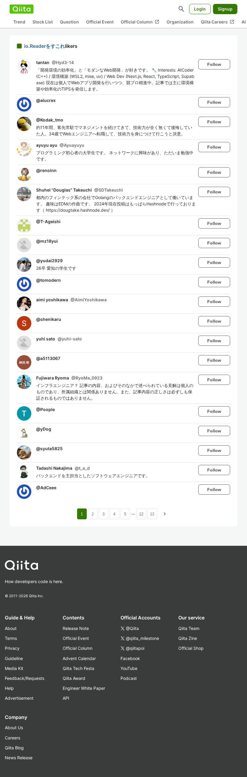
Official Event (100, 21)
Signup (225, 8)
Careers (12, 737)
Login (200, 8)
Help (9, 688)
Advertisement (19, 698)
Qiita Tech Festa (78, 668)
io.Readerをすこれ (44, 46)
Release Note (76, 628)
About (11, 628)
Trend (19, 21)
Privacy (12, 648)
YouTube (128, 668)
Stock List (43, 21)
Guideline (14, 658)
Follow (214, 64)
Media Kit (14, 668)
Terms (11, 638)
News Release (19, 757)
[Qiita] (21, 9)
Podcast (128, 678)
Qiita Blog (14, 747)
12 (141, 514)
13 (152, 514)
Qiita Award (74, 678)
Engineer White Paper (84, 688)
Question (69, 21)
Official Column (140, 22)
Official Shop (191, 648)
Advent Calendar (79, 658)
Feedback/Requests (24, 678)
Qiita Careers (217, 22)
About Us (14, 727)
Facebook (130, 658)
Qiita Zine (187, 638)
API (66, 698)
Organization (180, 21)
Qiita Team (188, 628)
